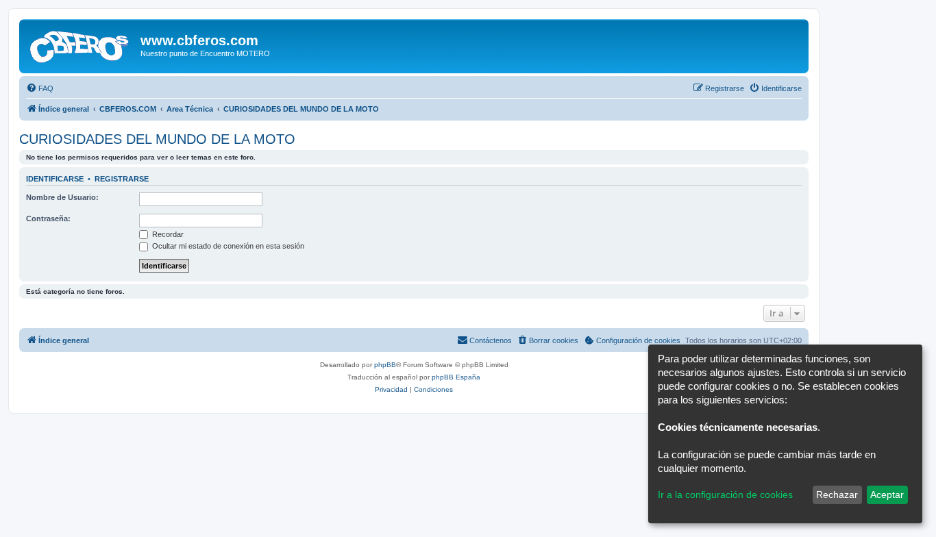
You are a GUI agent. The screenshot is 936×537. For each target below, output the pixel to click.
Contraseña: (48, 218)
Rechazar (837, 494)
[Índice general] (81, 44)
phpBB (385, 365)
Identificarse (55, 179)
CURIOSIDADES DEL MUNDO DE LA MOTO (157, 139)
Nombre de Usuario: (62, 197)
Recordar (167, 234)
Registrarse (122, 179)
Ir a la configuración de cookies (725, 494)
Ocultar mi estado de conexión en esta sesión (227, 246)
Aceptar (887, 494)
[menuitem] (39, 88)
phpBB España (456, 377)
